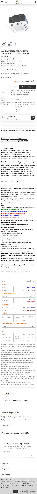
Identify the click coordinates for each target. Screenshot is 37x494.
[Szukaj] (6, 2)
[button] (18, 23)
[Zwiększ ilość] (3, 87)
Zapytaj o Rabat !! (6, 137)
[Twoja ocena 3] (17, 61)
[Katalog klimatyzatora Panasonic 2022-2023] (14, 224)
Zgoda (15, 491)
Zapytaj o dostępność (9, 69)
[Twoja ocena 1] (12, 61)
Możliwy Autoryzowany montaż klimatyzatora (14, 139)
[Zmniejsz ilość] (11, 87)
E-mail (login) (6, 451)
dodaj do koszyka (27, 87)
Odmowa (23, 491)
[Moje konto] (35, 2)
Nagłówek (5, 469)
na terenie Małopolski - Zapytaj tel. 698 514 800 (14, 141)
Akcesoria (5, 400)
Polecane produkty (19, 400)
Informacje (5, 463)
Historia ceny (5, 77)
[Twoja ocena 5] (22, 61)
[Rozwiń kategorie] (2, 2)
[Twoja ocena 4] (19, 61)
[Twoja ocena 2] (15, 61)
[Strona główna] (18, 2)
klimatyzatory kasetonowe (26, 163)
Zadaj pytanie (7, 425)
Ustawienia (31, 491)
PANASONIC (11, 63)
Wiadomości (6, 475)
